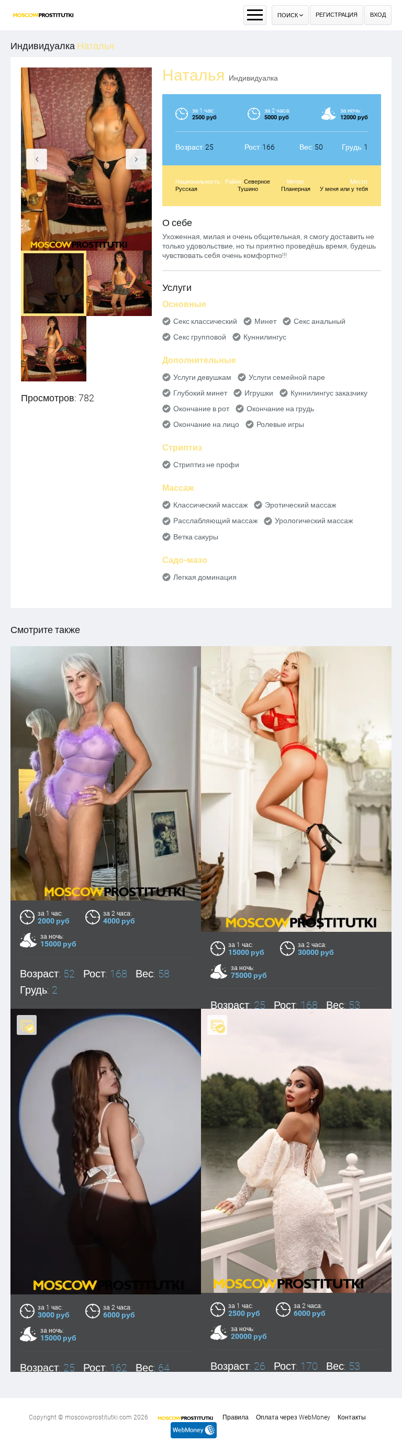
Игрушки (258, 393)
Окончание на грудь (280, 408)
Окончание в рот (201, 408)
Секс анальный (319, 321)
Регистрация (337, 15)
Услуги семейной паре (287, 377)
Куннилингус (264, 337)
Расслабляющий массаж (215, 520)
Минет (265, 321)
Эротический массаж (300, 505)
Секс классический (205, 321)
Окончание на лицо (206, 424)
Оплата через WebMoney (293, 1417)
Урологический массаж (314, 520)
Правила (235, 1417)
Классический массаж (210, 505)
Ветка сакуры (195, 537)
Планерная (295, 189)
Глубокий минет (200, 393)
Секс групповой (199, 337)
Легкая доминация (205, 577)
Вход (378, 15)
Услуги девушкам (202, 377)
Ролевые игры (280, 424)
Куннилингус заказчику (329, 393)
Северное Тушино (254, 185)
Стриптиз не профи (206, 464)
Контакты (352, 1417)
